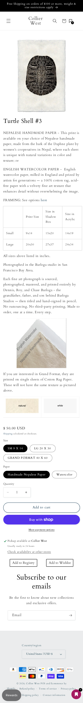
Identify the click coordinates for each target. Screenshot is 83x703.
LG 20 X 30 (42, 448)
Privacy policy (68, 688)
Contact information (54, 695)
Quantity (8, 484)
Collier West (33, 683)
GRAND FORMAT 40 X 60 (28, 458)
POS (43, 683)
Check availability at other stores (29, 552)
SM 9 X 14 (15, 448)
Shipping (8, 433)
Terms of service (48, 688)
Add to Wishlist (60, 563)
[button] (8, 21)
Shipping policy (30, 695)
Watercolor (64, 475)
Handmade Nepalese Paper (26, 475)
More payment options (42, 529)
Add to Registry (23, 563)
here (44, 200)
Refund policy (27, 688)
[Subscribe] (70, 615)
